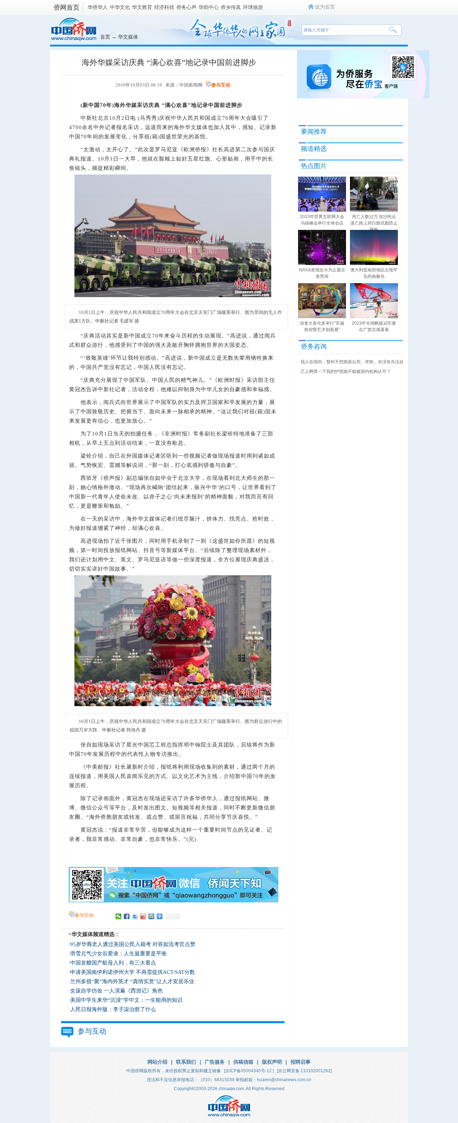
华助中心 (209, 7)
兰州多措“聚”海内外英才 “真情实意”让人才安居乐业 (132, 981)
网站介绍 (157, 1062)
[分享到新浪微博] (143, 916)
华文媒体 (128, 37)
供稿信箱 (243, 1062)
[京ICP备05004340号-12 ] (249, 1070)
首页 (105, 37)
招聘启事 (301, 1062)
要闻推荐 (314, 131)
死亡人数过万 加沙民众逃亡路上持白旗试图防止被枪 (374, 223)
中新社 (89, 118)
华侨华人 (98, 7)
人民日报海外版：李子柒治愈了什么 (113, 1009)
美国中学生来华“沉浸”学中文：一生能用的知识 (126, 1000)
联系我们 (186, 1062)
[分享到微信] (119, 916)
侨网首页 (66, 7)
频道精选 (314, 148)
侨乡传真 (231, 7)
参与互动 (220, 85)
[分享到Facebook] (127, 916)
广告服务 (215, 1062)
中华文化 (120, 7)
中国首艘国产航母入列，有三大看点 (113, 963)
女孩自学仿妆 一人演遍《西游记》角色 (116, 991)
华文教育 (142, 7)
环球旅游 (253, 7)
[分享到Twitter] (135, 916)
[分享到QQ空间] (151, 916)
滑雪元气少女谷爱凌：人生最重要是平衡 (118, 953)
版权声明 (272, 1062)
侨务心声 (186, 7)
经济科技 (164, 7)
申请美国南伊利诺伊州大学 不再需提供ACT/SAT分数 (132, 972)
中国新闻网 (191, 85)
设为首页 (325, 7)
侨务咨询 (314, 346)
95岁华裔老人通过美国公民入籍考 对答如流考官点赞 (132, 944)
